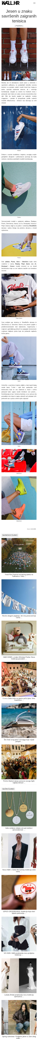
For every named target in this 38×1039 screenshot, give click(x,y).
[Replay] (26, 76)
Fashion (19, 26)
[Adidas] (6, 76)
